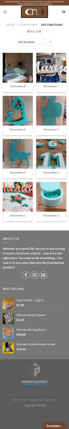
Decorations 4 (18, 172)
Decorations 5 (51, 129)
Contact (50, 399)
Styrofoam (28, 24)
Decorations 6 (18, 129)
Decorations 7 (51, 86)
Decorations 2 (18, 215)
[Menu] (5, 11)
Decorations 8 (18, 86)
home (16, 399)
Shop (10, 24)
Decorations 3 (51, 172)
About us (37, 399)
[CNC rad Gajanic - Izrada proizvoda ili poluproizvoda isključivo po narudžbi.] (34, 12)
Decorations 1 (51, 215)
